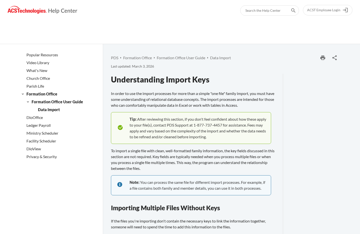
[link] (42, 10)
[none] (334, 58)
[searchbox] (290, 10)
